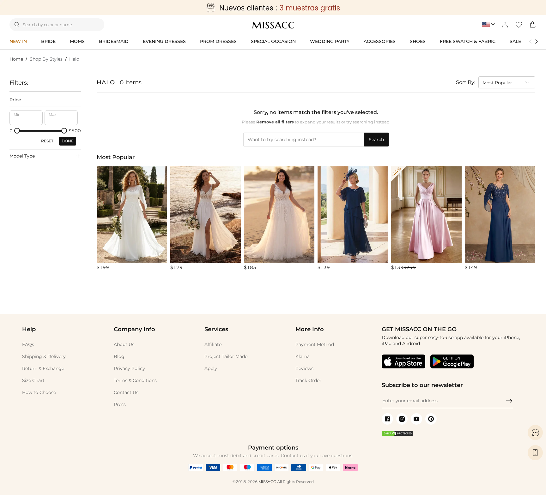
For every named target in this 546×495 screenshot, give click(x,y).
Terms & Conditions (135, 380)
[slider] (17, 131)
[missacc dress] (273, 7)
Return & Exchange (43, 368)
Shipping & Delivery (44, 356)
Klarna (302, 356)
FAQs (28, 344)
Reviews (304, 368)
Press (120, 404)
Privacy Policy (129, 368)
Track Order (308, 380)
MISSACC (267, 481)
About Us (124, 344)
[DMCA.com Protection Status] (397, 435)
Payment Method (314, 344)
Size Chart (33, 380)
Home (16, 59)
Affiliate (212, 344)
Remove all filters (275, 121)
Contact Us (126, 392)
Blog (119, 356)
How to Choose (39, 392)
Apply (210, 368)
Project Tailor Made (225, 356)
